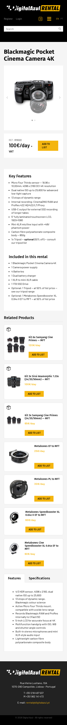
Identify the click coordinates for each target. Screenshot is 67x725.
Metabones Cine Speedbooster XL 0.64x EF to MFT (41, 545)
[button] (7, 98)
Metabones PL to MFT (47, 478)
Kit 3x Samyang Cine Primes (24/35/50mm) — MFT (41, 417)
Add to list (46, 145)
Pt (61, 18)
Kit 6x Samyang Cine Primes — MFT (41, 339)
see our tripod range (23, 291)
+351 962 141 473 (35, 696)
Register (8, 18)
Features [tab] (14, 578)
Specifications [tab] (39, 578)
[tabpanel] (33, 617)
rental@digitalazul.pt (38, 702)
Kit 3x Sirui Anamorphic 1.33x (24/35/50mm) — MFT (42, 378)
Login (19, 18)
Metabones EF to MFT (46, 446)
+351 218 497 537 (35, 692)
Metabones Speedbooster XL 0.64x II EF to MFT (42, 513)
